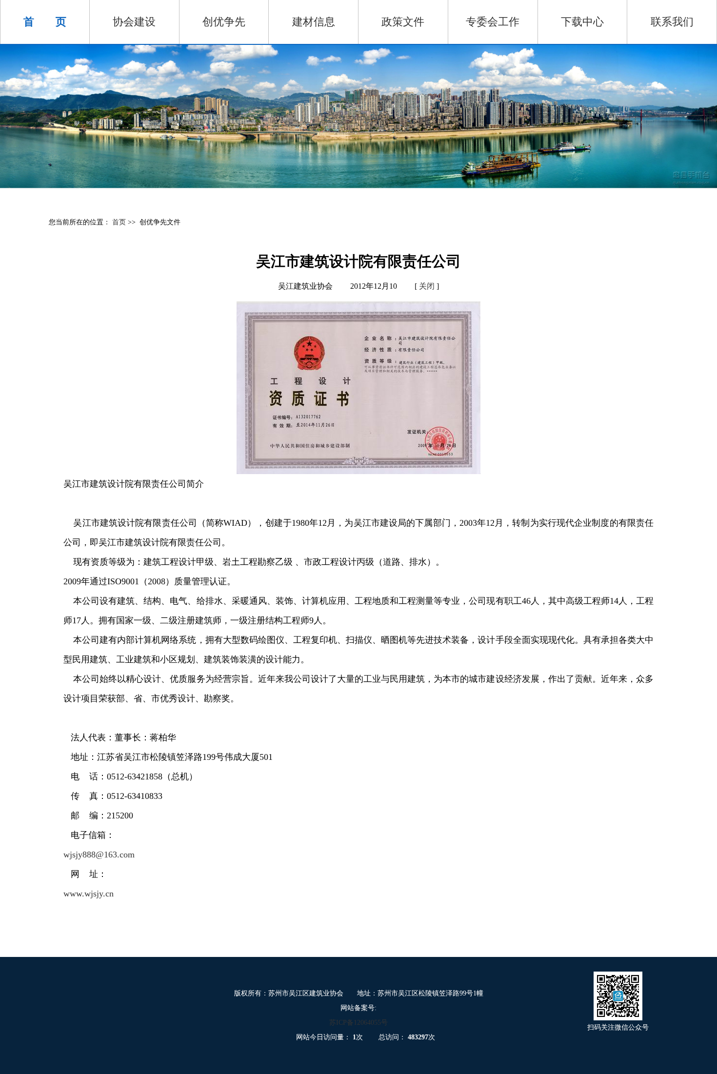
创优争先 (223, 22)
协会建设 (134, 22)
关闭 (427, 286)
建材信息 (313, 22)
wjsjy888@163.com (99, 854)
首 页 (44, 22)
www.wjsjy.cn (88, 893)
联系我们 (672, 22)
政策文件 (402, 22)
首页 (120, 222)
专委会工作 (492, 22)
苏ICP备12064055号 (358, 1022)
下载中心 (582, 22)
